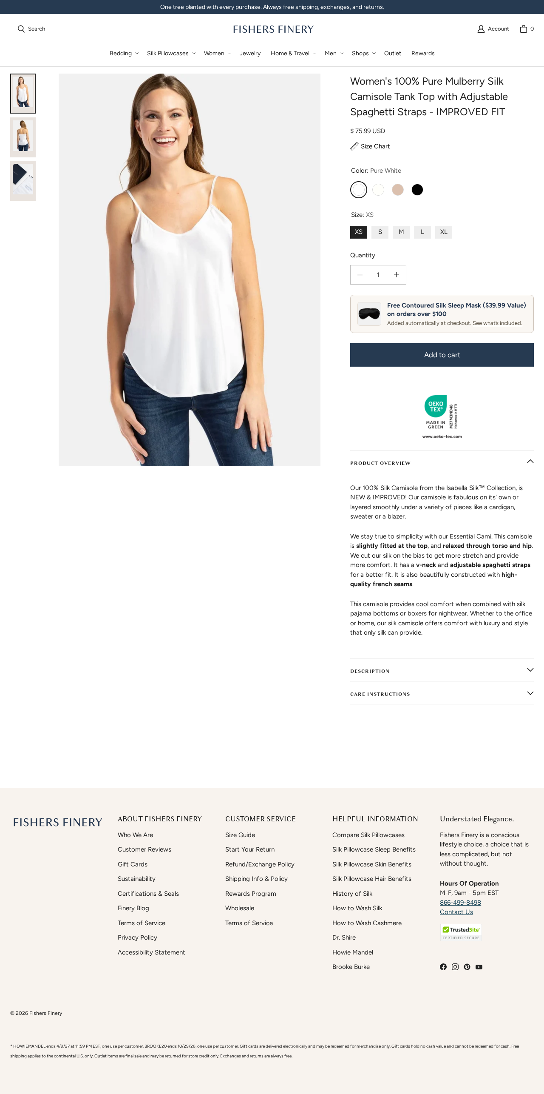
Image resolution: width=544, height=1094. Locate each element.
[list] (189, 270)
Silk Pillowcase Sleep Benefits (374, 849)
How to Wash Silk (357, 908)
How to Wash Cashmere (367, 923)
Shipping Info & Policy (256, 879)
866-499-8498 (460, 902)
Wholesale (239, 908)
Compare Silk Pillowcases (368, 835)
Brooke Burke (351, 967)
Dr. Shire (344, 937)
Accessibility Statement (151, 952)
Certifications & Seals (148, 893)
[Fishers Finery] (272, 29)
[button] (123, 53)
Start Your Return (250, 849)
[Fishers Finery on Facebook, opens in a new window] (443, 967)
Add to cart (442, 354)
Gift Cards (132, 864)
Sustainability (137, 879)
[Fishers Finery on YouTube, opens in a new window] (479, 967)
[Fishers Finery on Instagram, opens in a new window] (455, 967)
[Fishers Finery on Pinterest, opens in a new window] (467, 967)
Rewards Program (250, 893)
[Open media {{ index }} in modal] (189, 270)
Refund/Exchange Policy (260, 864)
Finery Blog (133, 908)
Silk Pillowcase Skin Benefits (371, 864)
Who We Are (135, 835)
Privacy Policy (137, 937)
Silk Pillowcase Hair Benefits (371, 879)
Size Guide (240, 835)
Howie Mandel (352, 952)
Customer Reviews (144, 849)
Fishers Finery (45, 1013)
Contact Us (456, 912)
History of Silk (352, 893)
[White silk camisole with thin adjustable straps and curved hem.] (23, 93)
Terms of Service (141, 923)
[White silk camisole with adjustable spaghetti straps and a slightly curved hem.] (23, 137)
